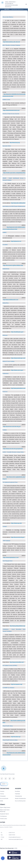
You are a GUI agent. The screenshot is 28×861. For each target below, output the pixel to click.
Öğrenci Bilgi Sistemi (5, 807)
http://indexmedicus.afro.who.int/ (11, 41)
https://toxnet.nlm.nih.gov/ (17, 537)
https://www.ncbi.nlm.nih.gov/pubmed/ (13, 448)
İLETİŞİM (2, 822)
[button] (2, 858)
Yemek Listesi (3, 818)
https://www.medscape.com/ (18, 358)
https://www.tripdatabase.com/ (10, 557)
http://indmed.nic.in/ (16, 241)
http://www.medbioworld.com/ (10, 299)
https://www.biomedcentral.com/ (11, 110)
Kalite (1, 801)
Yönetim (2, 791)
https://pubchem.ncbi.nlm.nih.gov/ (12, 426)
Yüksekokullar (18, 796)
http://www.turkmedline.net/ (17, 662)
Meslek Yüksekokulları (20, 798)
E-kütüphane (3, 816)
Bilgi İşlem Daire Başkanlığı (6, 848)
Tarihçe (2, 793)
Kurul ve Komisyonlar (20, 801)
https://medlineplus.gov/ (17, 331)
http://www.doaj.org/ (15, 142)
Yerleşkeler (3, 796)
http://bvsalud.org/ (15, 736)
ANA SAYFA (6, 9)
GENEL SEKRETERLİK (10, 2)
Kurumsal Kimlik (4, 798)
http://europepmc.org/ (16, 684)
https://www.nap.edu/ (16, 523)
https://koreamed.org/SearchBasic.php (13, 265)
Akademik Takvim (4, 814)
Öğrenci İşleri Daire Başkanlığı (4, 810)
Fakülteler (17, 793)
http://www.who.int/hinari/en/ (18, 203)
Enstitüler (17, 791)
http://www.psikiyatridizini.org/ (17, 625)
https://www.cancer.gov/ (17, 370)
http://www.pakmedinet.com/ (18, 388)
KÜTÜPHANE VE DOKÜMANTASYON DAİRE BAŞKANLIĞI (11, 5)
